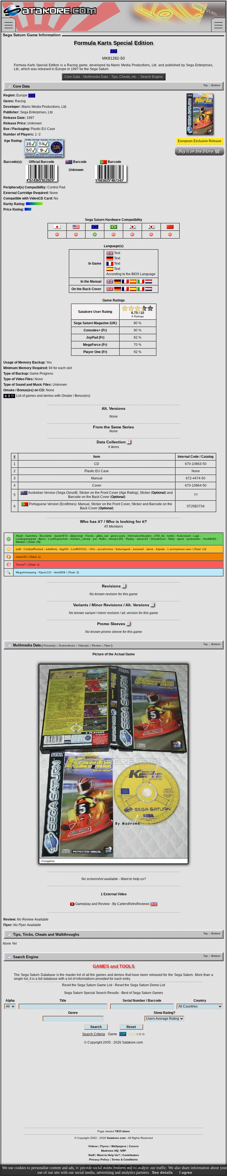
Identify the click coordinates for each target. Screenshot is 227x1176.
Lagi (196, 535)
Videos (93, 1146)
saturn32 (142, 538)
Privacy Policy (99, 1159)
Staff (91, 1155)
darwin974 (61, 535)
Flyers (104, 1146)
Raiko (102, 538)
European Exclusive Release (199, 141)
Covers (134, 1146)
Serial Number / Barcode (142, 1001)
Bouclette (46, 535)
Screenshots (67, 645)
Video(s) (83, 645)
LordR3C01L (79, 549)
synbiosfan (193, 538)
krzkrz (170, 535)
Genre (73, 1013)
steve (149, 549)
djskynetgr (76, 535)
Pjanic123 (45, 572)
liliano (42, 538)
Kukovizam (184, 535)
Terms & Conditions (125, 1159)
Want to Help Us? (108, 1155)
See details (162, 1172)
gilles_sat (102, 535)
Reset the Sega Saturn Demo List (140, 985)
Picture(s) (49, 645)
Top (205, 85)
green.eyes (118, 535)
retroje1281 (116, 538)
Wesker (20, 541)
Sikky (171, 538)
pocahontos (105, 549)
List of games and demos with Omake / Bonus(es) (52, 396)
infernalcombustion (140, 535)
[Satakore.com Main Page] (63, 17)
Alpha (10, 1001)
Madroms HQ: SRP (113, 1150)
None (54, 193)
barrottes (31, 535)
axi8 (18, 549)
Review (96, 645)
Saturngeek (122, 549)
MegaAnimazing (26, 572)
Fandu (90, 535)
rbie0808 (59, 572)
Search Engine (151, 77)
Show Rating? (164, 1013)
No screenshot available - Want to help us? (113, 879)
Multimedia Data (95, 77)
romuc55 (21, 556)
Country (200, 1001)
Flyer (107, 645)
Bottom (215, 85)
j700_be (159, 535)
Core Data (72, 77)
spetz (180, 538)
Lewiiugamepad (26, 538)
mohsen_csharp (80, 538)
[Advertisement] (113, 1083)
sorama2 (138, 549)
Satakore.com (132, 1042)
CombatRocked (33, 549)
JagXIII (63, 549)
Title (63, 1001)
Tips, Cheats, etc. (124, 77)
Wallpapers (119, 1146)
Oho (92, 549)
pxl (95, 538)
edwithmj (51, 549)
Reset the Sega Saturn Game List (87, 985)
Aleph (19, 535)
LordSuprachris (58, 538)
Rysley (130, 538)
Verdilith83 (209, 538)
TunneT (21, 564)
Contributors (130, 1155)
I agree (185, 1172)
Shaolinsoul (158, 538)
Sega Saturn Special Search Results (91, 993)
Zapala (160, 549)
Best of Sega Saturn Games (142, 993)
